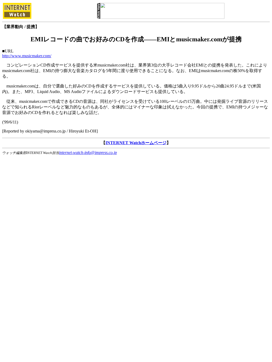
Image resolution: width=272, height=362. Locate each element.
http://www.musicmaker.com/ (26, 56)
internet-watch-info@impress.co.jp (88, 152)
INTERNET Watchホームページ (136, 142)
